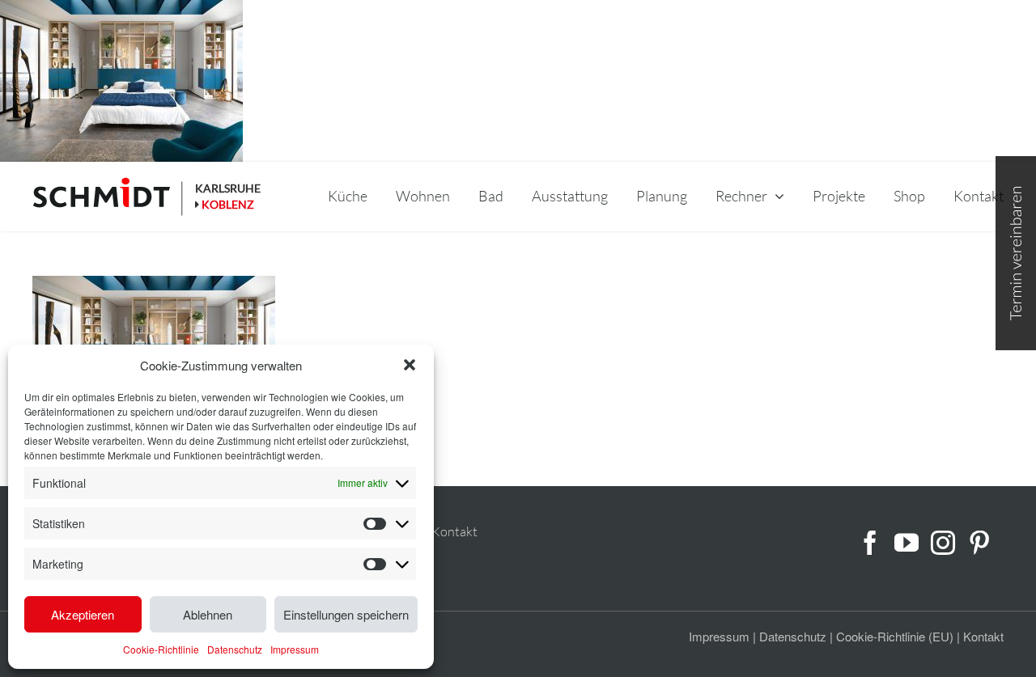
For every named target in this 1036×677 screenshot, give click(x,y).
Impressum (294, 649)
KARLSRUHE (228, 188)
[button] (409, 365)
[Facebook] (870, 543)
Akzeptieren (82, 614)
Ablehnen (207, 614)
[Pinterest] (979, 543)
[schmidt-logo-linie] (108, 196)
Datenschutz (234, 649)
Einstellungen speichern (346, 614)
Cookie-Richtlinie (161, 649)
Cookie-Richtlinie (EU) (894, 636)
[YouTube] (906, 543)
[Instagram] (943, 543)
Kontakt (454, 531)
